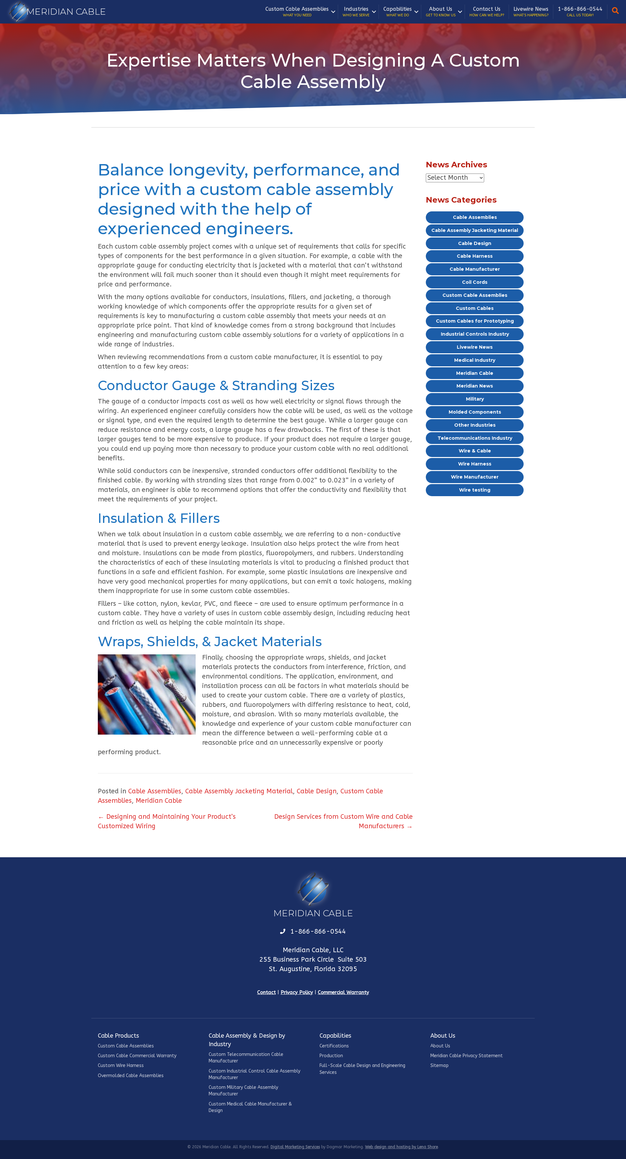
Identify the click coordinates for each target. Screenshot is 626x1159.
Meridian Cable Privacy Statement (466, 1056)
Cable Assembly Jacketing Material (239, 791)
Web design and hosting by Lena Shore (401, 1147)
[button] (333, 12)
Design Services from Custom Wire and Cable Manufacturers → (343, 821)
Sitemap (439, 1065)
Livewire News (531, 11)
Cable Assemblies (154, 791)
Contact (266, 992)
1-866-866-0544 (580, 11)
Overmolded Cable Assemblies (131, 1075)
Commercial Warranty (343, 992)
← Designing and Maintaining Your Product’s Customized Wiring (167, 821)
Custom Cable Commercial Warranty (137, 1056)
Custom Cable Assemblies (297, 11)
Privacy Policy (297, 992)
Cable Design (316, 791)
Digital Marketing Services (295, 1147)
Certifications (334, 1046)
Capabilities (397, 11)
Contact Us (487, 11)
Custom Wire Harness (121, 1065)
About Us (440, 11)
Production (331, 1056)
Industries (356, 11)
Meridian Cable (159, 800)
